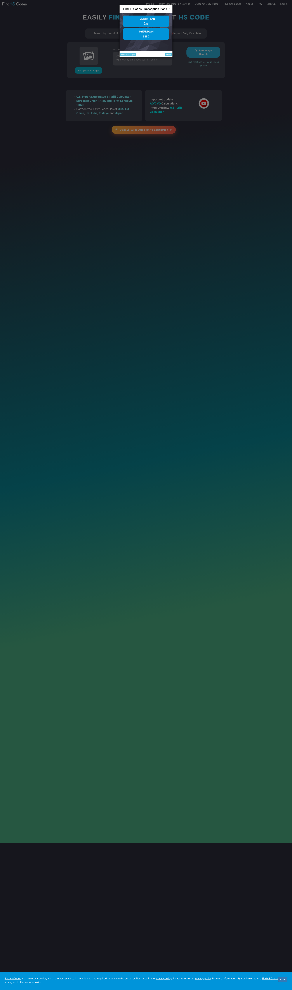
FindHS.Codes (13, 978)
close (168, 54)
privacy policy (163, 978)
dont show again (128, 54)
